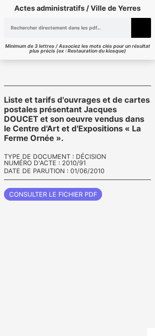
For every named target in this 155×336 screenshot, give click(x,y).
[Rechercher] (141, 28)
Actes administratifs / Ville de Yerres (77, 8)
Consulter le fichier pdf (53, 194)
